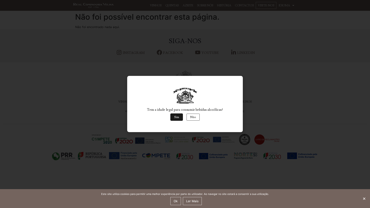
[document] (185, 104)
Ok (176, 201)
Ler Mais (192, 201)
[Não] (364, 198)
